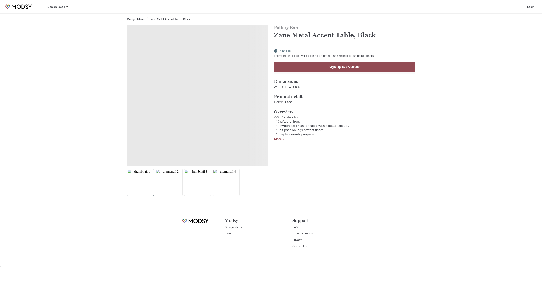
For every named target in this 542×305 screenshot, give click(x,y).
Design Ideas (56, 7)
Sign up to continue (344, 66)
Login (530, 7)
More (278, 139)
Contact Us (299, 246)
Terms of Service (303, 233)
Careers (230, 233)
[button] (67, 7)
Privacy (297, 240)
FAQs (295, 227)
